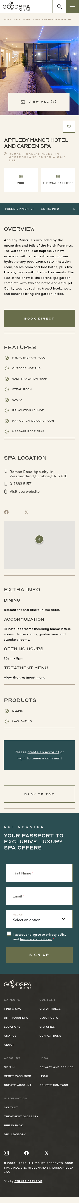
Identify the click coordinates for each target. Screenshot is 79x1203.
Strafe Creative (28, 1181)
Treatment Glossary (21, 1116)
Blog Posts (48, 1017)
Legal (44, 1076)
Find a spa (23, 19)
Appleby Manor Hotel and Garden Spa (55, 19)
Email (17, 896)
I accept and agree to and (39, 937)
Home (7, 19)
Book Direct (39, 318)
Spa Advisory (15, 1134)
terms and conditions (36, 939)
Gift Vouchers (16, 1017)
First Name (22, 873)
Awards (10, 1035)
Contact (11, 1107)
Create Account (17, 1085)
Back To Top (39, 794)
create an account (44, 752)
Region (18, 914)
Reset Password (17, 1076)
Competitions (50, 1035)
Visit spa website (25, 491)
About (9, 1044)
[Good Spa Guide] (16, 6)
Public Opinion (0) (19, 208)
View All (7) (42, 101)
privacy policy (56, 934)
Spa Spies (47, 1026)
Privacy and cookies (56, 1067)
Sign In (9, 1067)
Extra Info (50, 208)
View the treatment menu (25, 677)
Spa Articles (50, 1008)
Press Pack (13, 1125)
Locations (12, 1026)
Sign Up (39, 955)
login (21, 758)
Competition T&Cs (53, 1085)
